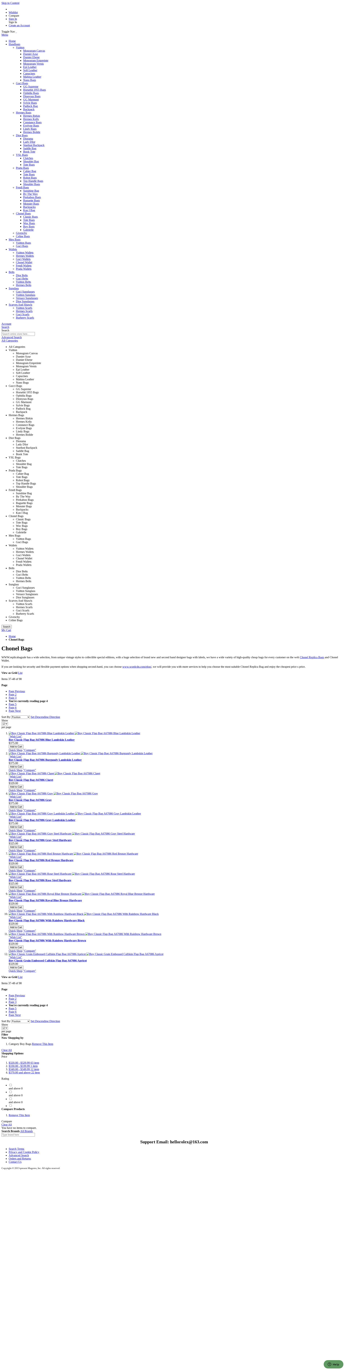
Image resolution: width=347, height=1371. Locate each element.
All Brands (26, 1131)
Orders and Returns (20, 1158)
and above (24, 1072)
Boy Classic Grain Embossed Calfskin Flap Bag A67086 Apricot (48, 960)
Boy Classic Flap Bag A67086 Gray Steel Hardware (40, 840)
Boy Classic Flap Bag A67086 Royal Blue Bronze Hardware (45, 900)
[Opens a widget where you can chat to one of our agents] (333, 1364)
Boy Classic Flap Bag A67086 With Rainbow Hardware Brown (47, 940)
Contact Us (15, 1161)
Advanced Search (11, 337)
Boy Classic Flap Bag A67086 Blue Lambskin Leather (42, 739)
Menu (4, 34)
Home (12, 636)
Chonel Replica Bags (312, 657)
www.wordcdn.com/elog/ (136, 666)
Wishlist (13, 12)
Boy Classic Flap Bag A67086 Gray (30, 800)
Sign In (13, 18)
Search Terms (16, 1148)
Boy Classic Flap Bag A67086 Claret (31, 779)
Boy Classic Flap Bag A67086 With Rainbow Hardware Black (47, 920)
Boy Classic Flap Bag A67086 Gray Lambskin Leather (42, 820)
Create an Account (19, 25)
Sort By (5, 717)
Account (6, 323)
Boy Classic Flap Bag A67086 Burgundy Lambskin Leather (45, 759)
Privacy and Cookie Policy (24, 1152)
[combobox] (18, 334)
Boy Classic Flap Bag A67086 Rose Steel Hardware (40, 880)
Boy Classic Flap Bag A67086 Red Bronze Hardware (41, 860)
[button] (15, 736)
